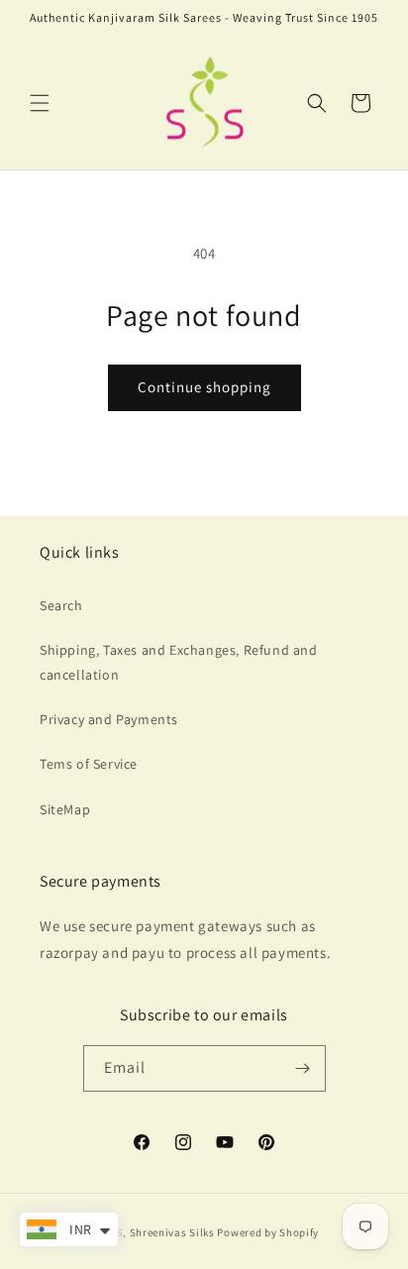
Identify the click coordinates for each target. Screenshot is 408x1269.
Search (61, 605)
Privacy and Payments (109, 719)
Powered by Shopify (268, 1232)
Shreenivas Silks (172, 1232)
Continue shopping (204, 386)
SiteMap (65, 809)
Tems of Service (89, 764)
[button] (39, 103)
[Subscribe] (303, 1068)
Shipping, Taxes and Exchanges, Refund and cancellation (179, 662)
